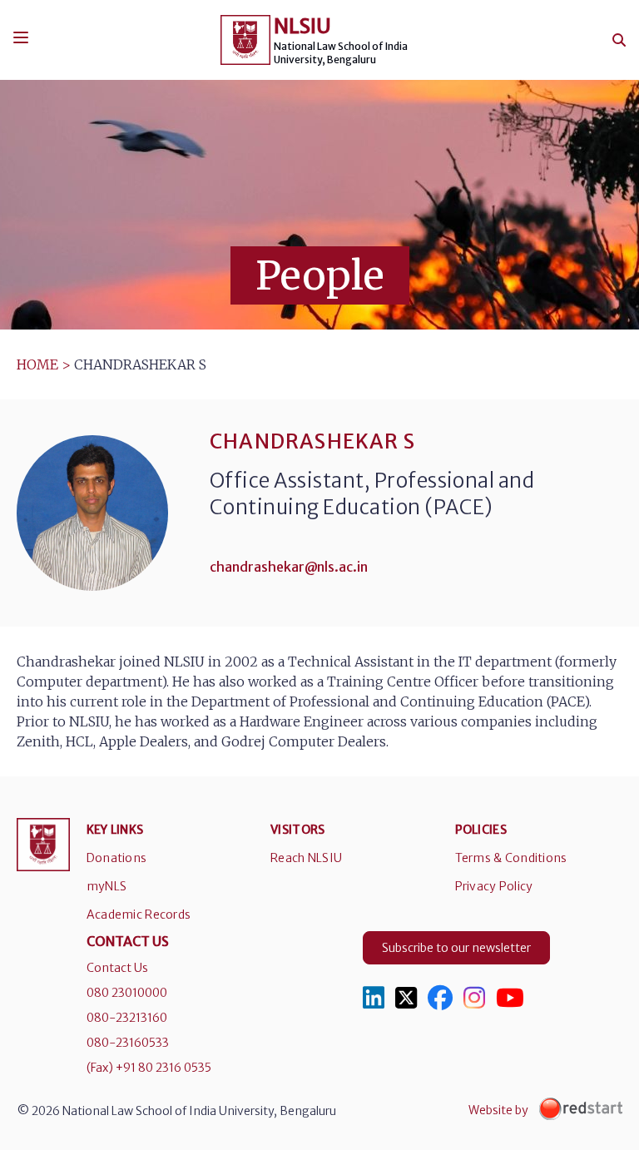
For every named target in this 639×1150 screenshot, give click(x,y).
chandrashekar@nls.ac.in (289, 566)
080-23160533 (128, 1042)
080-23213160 (127, 1017)
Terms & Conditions (511, 857)
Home (37, 364)
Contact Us (117, 967)
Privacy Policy (494, 886)
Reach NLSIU (306, 857)
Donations (117, 857)
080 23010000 (127, 992)
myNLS (106, 886)
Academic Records (139, 914)
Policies (481, 829)
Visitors (297, 829)
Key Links (115, 829)
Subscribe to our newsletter (456, 947)
